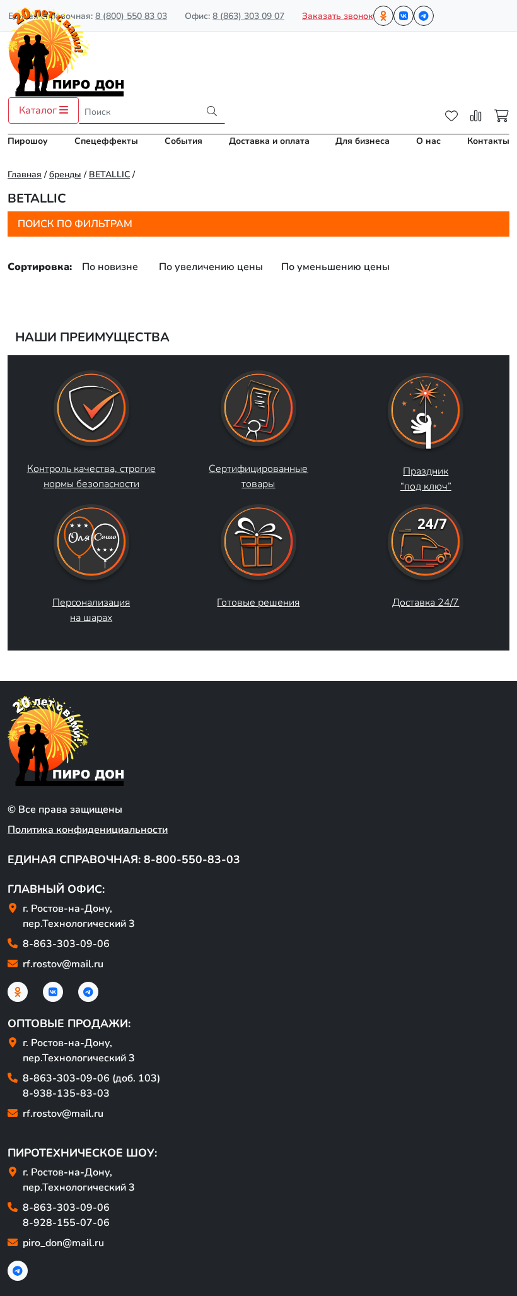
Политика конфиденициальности (88, 830)
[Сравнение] (476, 116)
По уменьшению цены (335, 267)
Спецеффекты (106, 141)
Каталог (39, 110)
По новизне (110, 267)
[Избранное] (451, 116)
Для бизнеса (362, 141)
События (183, 141)
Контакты (488, 141)
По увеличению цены (211, 267)
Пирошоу (28, 141)
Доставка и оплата (269, 141)
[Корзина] (501, 116)
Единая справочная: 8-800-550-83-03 (124, 859)
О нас (428, 141)
